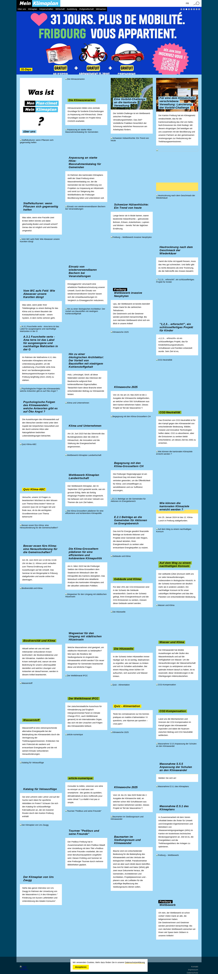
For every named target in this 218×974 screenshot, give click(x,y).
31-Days (186, 9)
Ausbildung (72, 9)
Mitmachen (101, 9)
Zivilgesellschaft (86, 9)
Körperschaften (46, 9)
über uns (181, 9)
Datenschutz (192, 973)
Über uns (22, 9)
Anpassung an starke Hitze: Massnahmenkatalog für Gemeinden (189, 9)
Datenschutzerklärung (135, 962)
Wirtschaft (60, 9)
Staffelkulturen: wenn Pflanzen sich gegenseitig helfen (191, 9)
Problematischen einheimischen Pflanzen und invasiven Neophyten (196, 9)
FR (187, 3)
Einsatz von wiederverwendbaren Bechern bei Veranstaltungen (194, 9)
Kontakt (194, 966)
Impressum (193, 970)
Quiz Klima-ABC (199, 9)
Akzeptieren (81, 967)
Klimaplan (32, 9)
